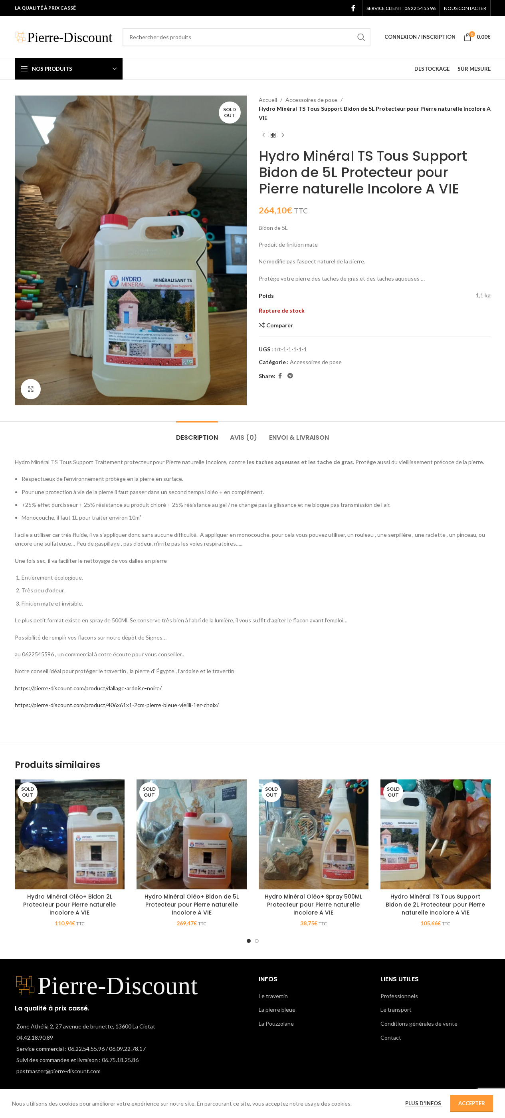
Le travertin (273, 995)
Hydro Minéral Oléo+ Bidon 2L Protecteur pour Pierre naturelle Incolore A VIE (69, 904)
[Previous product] (263, 135)
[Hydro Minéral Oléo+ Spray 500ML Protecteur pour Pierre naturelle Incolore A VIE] (314, 834)
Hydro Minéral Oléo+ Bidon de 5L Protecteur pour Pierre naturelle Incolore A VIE (192, 904)
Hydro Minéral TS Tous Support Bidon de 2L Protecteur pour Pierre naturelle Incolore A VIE (435, 904)
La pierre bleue (277, 1009)
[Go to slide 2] (257, 941)
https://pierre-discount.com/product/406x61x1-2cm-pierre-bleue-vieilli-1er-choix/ (117, 704)
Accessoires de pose (311, 99)
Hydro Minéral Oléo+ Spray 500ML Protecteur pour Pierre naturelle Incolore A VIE (313, 904)
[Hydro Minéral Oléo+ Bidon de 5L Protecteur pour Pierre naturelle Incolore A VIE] (192, 834)
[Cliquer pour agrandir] (31, 389)
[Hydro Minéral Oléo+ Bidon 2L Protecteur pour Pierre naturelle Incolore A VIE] (70, 834)
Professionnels (399, 995)
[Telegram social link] (290, 376)
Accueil (268, 99)
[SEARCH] (361, 37)
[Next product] (282, 135)
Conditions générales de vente (418, 1023)
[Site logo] (65, 36)
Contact (390, 1037)
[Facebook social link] (353, 8)
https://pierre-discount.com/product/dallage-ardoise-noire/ (88, 688)
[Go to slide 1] (249, 941)
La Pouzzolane (276, 1023)
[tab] (197, 433)
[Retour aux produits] (273, 135)
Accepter (471, 1103)
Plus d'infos (423, 1103)
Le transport (396, 1009)
